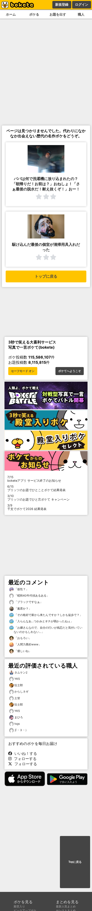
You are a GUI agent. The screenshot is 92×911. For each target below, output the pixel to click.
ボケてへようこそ (69, 371)
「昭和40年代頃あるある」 (31, 595)
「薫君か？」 (22, 608)
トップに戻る (46, 276)
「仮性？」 (21, 589)
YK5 (17, 679)
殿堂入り (19, 906)
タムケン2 (20, 672)
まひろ (18, 717)
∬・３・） (21, 730)
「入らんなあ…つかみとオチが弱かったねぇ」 (43, 621)
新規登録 (61, 4)
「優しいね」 (22, 651)
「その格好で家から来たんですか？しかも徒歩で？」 (48, 615)
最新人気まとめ (66, 906)
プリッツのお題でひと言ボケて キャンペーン (38, 497)
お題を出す (58, 14)
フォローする (24, 758)
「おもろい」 (22, 638)
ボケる (34, 14)
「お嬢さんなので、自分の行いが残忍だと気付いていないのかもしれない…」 (48, 630)
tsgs (17, 723)
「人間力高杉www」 (27, 644)
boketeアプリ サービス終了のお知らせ (34, 478)
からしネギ (21, 691)
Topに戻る (75, 862)
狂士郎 (18, 685)
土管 (17, 698)
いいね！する (24, 753)
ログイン (81, 4)
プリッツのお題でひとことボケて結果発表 (36, 488)
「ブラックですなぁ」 (28, 602)
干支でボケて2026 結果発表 (26, 507)
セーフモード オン (22, 371)
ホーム (11, 14)
